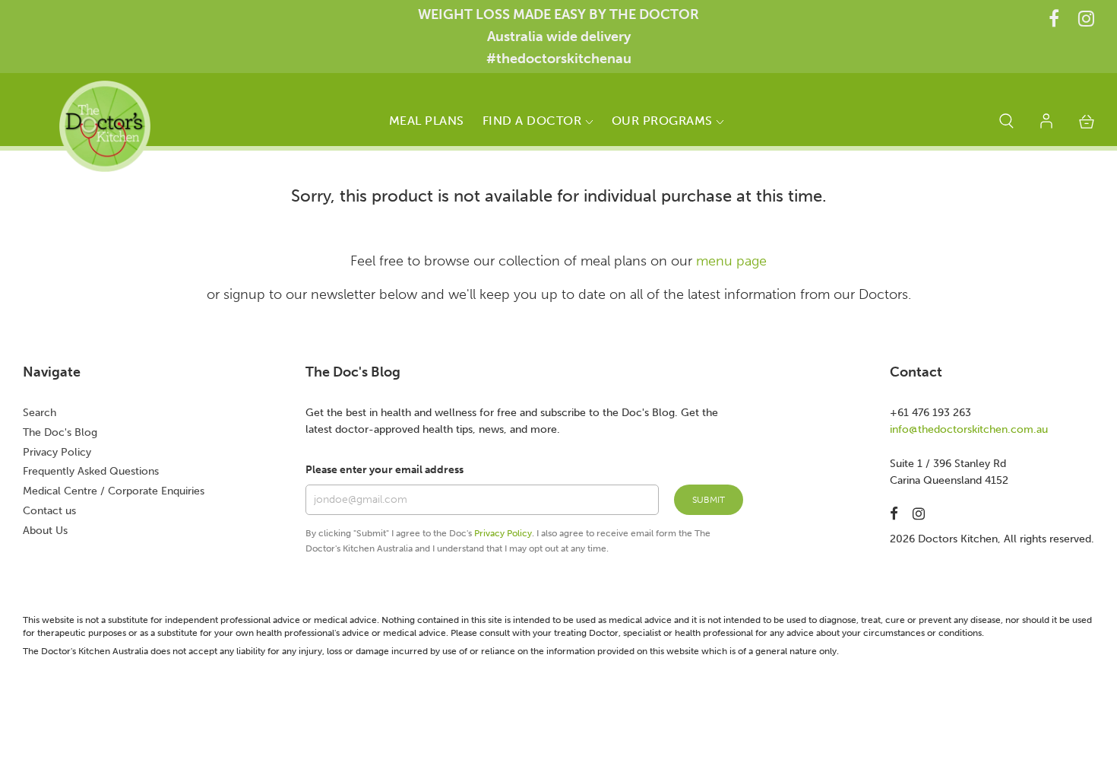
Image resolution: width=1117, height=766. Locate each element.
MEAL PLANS (426, 120)
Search (39, 412)
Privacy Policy (57, 452)
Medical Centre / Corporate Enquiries (113, 491)
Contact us (49, 510)
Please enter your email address (384, 469)
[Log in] (1046, 124)
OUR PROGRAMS (664, 120)
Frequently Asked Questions (91, 471)
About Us (45, 530)
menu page (731, 261)
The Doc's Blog (60, 432)
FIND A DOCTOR (534, 120)
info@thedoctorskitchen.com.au (969, 429)
